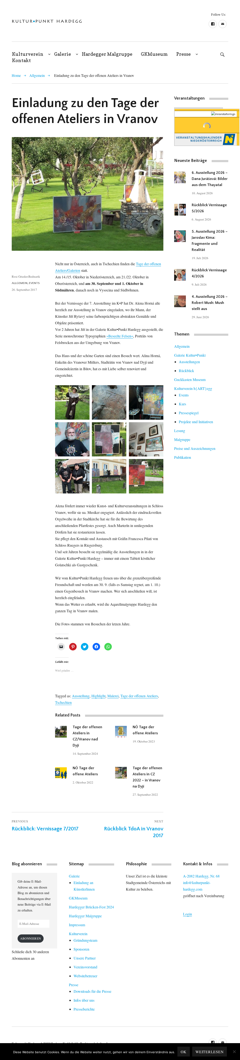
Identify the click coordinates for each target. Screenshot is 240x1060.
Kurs (182, 403)
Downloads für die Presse (92, 991)
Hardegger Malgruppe (107, 54)
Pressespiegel (189, 412)
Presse (183, 54)
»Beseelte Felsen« (119, 335)
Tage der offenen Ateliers (139, 695)
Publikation (182, 457)
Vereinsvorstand (85, 966)
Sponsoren (81, 949)
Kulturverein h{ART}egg (193, 388)
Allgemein (37, 75)
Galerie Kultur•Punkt (190, 355)
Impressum (77, 924)
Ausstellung (81, 695)
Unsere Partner (85, 957)
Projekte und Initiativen (196, 421)
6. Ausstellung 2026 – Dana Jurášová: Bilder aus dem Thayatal (210, 179)
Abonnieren (30, 938)
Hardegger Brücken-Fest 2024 (91, 906)
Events (34, 283)
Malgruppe (182, 439)
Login (187, 913)
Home (16, 75)
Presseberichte (84, 1009)
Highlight (98, 695)
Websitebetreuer (85, 975)
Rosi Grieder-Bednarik (26, 276)
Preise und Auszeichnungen (194, 448)
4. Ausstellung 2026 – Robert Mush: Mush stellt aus (210, 303)
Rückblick (186, 370)
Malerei (113, 695)
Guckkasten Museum (190, 379)
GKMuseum (154, 54)
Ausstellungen (189, 361)
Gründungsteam (85, 940)
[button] (47, 21)
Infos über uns (84, 1000)
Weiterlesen (209, 1051)
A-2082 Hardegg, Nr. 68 (201, 875)
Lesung (179, 430)
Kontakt (21, 60)
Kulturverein (27, 54)
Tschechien (63, 702)
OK (184, 1051)
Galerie (62, 54)
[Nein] (234, 1051)
